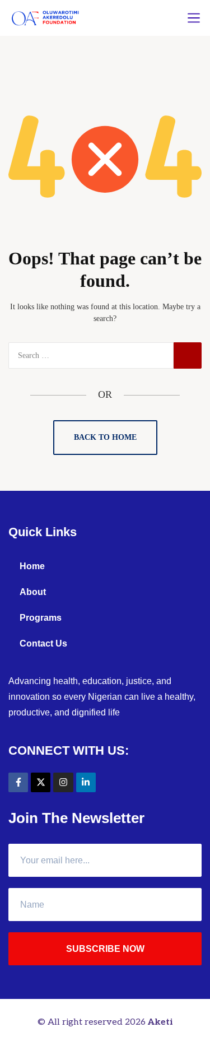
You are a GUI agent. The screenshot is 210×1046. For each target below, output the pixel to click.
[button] (193, 18)
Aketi (160, 1022)
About (33, 592)
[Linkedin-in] (86, 782)
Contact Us (43, 643)
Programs (41, 617)
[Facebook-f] (18, 782)
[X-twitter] (40, 782)
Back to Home (105, 437)
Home (32, 566)
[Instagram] (63, 782)
